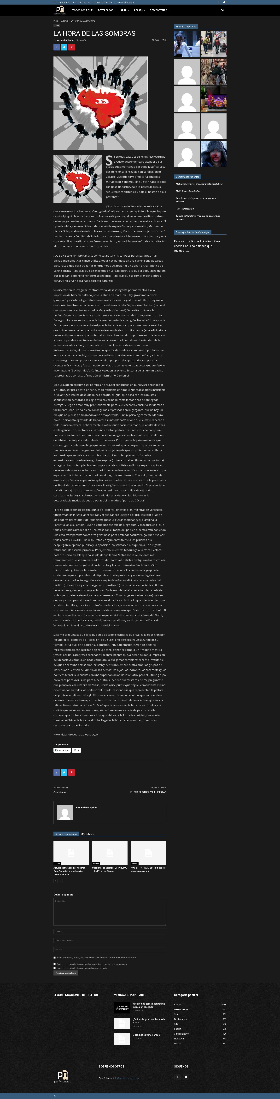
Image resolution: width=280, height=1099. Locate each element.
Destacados (105, 10)
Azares (138, 10)
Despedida (188, 208)
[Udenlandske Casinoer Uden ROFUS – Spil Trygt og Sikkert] (110, 853)
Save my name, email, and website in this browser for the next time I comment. (97, 957)
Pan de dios (194, 191)
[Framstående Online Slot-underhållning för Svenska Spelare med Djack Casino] (187, 126)
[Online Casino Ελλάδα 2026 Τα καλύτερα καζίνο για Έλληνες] (187, 72)
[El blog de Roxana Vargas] (122, 1039)
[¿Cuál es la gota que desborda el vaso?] (122, 1023)
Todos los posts (82, 10)
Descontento (158, 10)
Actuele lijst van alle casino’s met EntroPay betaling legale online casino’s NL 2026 (69, 871)
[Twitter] (224, 2)
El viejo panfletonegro (124, 2)
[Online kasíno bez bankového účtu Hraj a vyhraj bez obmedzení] (214, 99)
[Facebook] (218, 2)
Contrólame (59, 792)
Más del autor (88, 834)
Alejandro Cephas (65, 40)
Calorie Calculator (185, 215)
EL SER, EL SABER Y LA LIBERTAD (148, 792)
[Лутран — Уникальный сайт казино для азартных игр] (148, 853)
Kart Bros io (181, 198)
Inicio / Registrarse (61, 2)
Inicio (55, 20)
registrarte (181, 251)
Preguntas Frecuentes (102, 2)
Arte (124, 10)
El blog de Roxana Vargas (146, 1035)
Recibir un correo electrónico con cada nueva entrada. (82, 968)
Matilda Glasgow (184, 183)
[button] (223, 10)
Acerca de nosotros (81, 2)
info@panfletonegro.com (126, 1078)
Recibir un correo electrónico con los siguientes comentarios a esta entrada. (92, 964)
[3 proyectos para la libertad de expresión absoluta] (122, 1007)
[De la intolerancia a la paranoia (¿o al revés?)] (214, 72)
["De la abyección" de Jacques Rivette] (214, 154)
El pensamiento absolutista (209, 183)
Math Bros (181, 191)
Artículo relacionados (66, 834)
